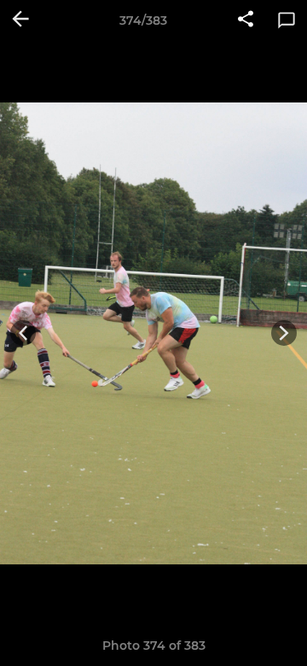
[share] (245, 20)
